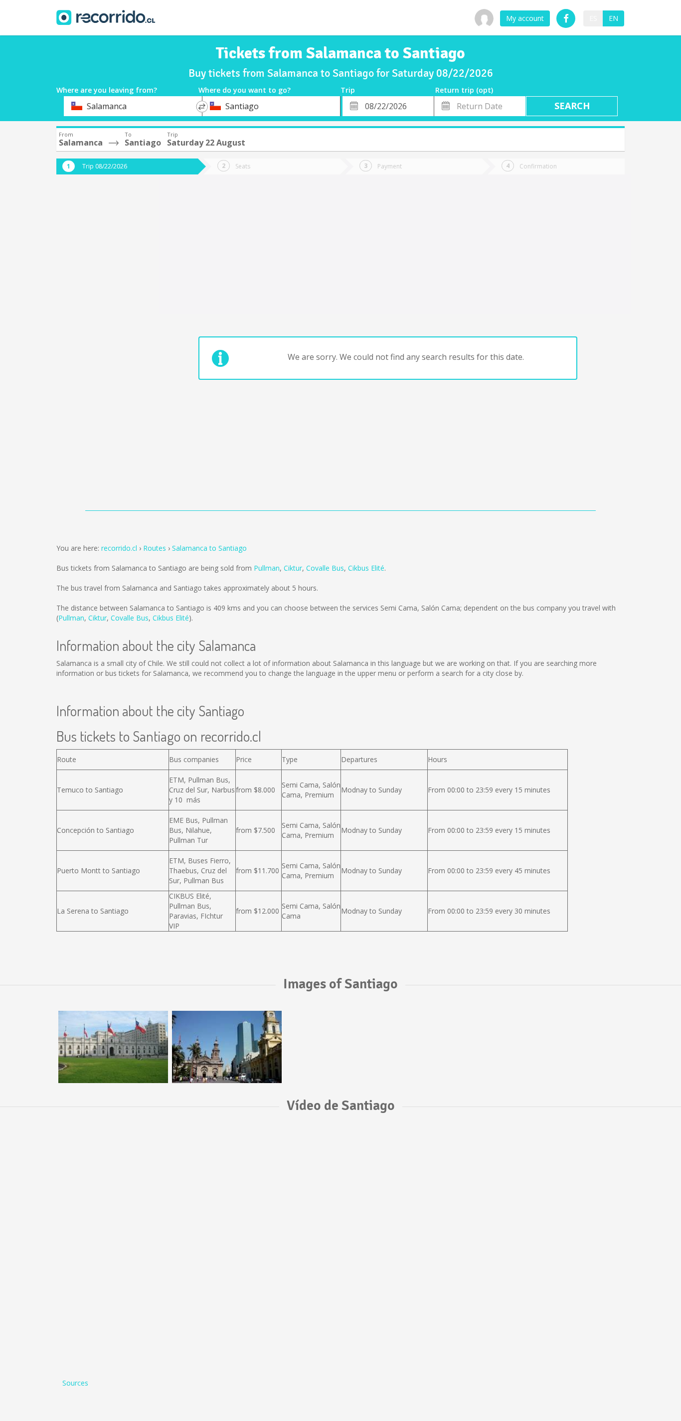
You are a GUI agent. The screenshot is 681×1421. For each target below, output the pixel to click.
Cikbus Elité (366, 568)
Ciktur (293, 568)
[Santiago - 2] (227, 1047)
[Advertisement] (96, 349)
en (613, 18)
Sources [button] (75, 1383)
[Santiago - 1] (113, 1047)
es (593, 18)
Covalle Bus (325, 568)
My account (525, 18)
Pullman (267, 568)
